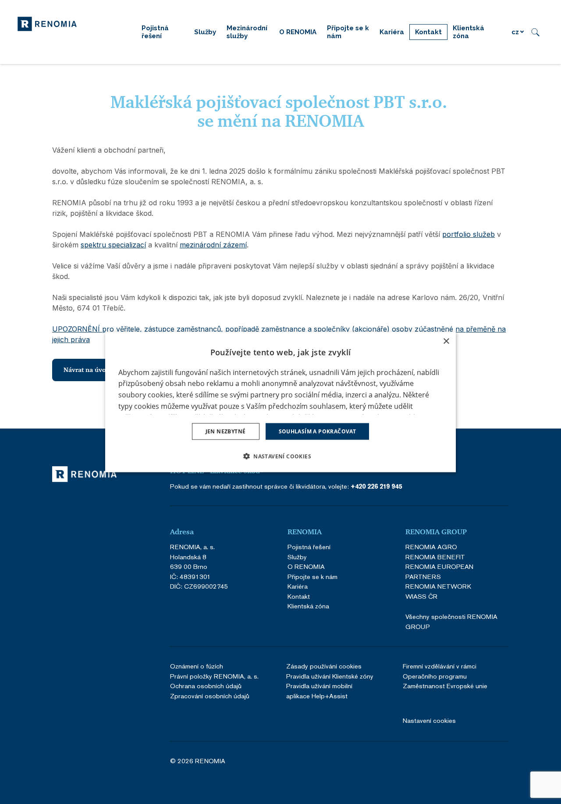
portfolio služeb (468, 234)
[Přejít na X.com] (480, 761)
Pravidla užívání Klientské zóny (329, 676)
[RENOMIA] (47, 23)
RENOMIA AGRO (431, 547)
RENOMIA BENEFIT (435, 557)
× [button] (446, 341)
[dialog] (280, 402)
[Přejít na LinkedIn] (457, 761)
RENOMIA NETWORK (438, 586)
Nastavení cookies (429, 720)
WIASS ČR (421, 596)
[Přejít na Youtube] (504, 761)
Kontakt (299, 596)
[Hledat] (535, 32)
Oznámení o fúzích (196, 666)
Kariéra (298, 586)
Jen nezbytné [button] (226, 431)
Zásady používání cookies (324, 666)
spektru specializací (113, 244)
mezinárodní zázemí (213, 244)
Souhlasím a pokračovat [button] (317, 431)
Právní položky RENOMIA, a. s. (214, 676)
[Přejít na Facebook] (433, 761)
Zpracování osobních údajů (209, 696)
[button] (280, 456)
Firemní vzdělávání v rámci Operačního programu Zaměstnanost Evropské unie (445, 676)
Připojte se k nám (312, 576)
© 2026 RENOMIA (197, 761)
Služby (297, 557)
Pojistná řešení (309, 547)
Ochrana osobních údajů (205, 686)
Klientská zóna (308, 606)
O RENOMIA (306, 566)
